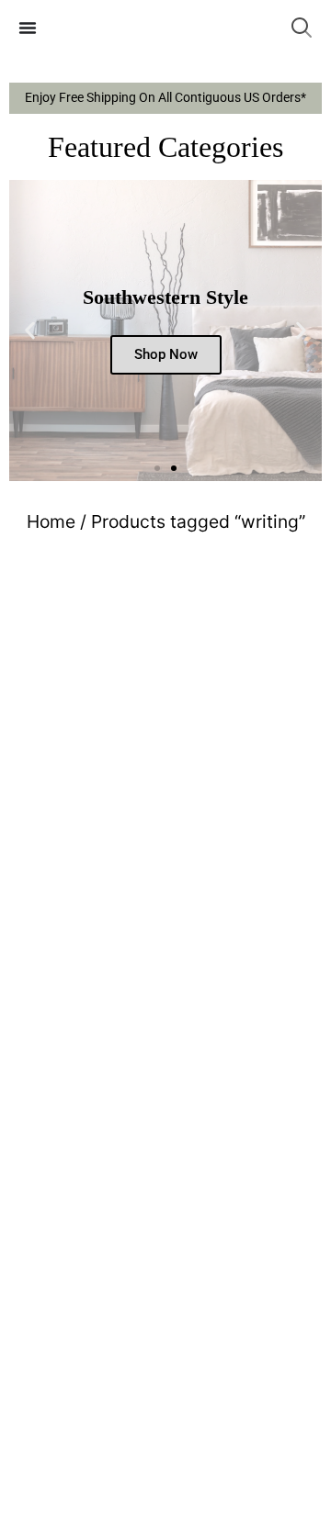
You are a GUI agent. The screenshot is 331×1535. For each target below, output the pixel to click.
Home (51, 521)
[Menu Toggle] (27, 27)
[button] (29, 330)
